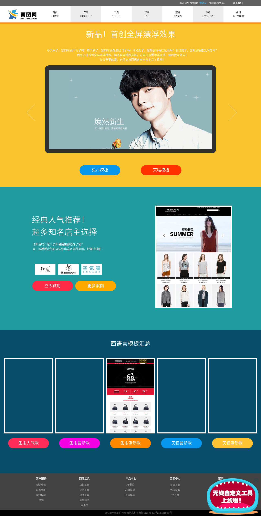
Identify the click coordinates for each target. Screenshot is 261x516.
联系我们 (238, 3)
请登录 (203, 3)
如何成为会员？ (217, 3)
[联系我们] (232, 3)
